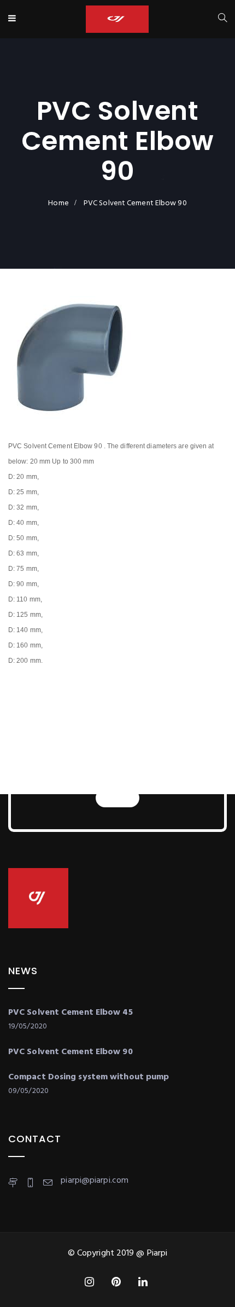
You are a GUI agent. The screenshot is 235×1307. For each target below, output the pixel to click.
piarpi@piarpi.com (94, 1180)
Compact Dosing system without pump (88, 1077)
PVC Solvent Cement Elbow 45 (70, 1012)
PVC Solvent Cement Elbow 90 (70, 1052)
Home (58, 203)
